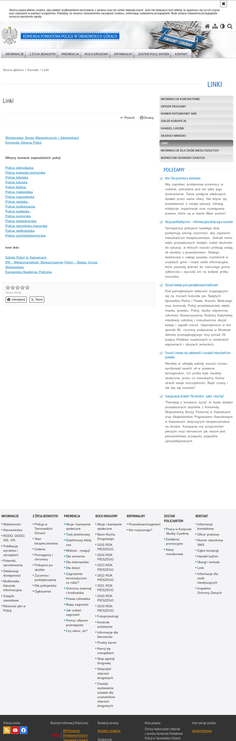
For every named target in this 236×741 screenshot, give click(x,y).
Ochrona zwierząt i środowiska (78, 591)
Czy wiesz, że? (77, 631)
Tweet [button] (39, 299)
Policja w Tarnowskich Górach (44, 529)
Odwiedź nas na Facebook (23, 731)
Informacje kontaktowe (180, 99)
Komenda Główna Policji (23, 142)
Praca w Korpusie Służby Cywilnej (179, 532)
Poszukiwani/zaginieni (144, 525)
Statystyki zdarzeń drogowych (105, 674)
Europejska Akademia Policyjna (28, 272)
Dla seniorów (75, 557)
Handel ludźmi (172, 128)
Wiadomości (12, 525)
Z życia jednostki (45, 516)
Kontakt (32, 70)
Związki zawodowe (11, 599)
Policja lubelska (16, 177)
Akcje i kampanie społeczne (78, 527)
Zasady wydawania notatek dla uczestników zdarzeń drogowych (106, 695)
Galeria (40, 550)
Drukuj (148, 117)
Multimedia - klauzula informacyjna (12, 586)
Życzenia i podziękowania (45, 578)
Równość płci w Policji (14, 609)
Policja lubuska (16, 182)
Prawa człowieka (78, 599)
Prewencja (72, 516)
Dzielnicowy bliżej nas (78, 543)
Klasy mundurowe (174, 552)
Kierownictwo (12, 531)
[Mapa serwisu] (215, 26)
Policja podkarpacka (20, 206)
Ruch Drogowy (106, 516)
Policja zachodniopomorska (25, 235)
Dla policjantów (45, 586)
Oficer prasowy (173, 106)
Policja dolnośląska (19, 168)
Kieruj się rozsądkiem (105, 651)
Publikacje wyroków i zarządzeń (10, 551)
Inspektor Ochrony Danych (183, 158)
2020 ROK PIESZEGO (105, 599)
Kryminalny (136, 516)
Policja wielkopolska (20, 230)
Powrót (129, 117)
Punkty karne (106, 643)
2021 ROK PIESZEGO (105, 588)
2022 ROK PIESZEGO (105, 578)
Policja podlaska (18, 211)
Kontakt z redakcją (109, 731)
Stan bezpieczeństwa (46, 542)
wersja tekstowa (202, 731)
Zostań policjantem (173, 519)
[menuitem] (15, 53)
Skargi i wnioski (173, 135)
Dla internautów (77, 563)
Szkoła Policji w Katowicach (26, 257)
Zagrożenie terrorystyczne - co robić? (77, 579)
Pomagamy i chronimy (44, 558)
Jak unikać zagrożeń (73, 613)
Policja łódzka (16, 187)
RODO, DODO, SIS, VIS (14, 539)
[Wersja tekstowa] (222, 26)
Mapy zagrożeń (77, 605)
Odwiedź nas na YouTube (15, 731)
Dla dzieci (73, 568)
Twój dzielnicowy (78, 535)
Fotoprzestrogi (107, 617)
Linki (45, 70)
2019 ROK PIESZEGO (105, 609)
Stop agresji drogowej (106, 662)
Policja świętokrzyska (20, 221)
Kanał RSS (7, 731)
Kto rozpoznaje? (140, 531)
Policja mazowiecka (19, 197)
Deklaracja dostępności (12, 574)
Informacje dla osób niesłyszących (190, 150)
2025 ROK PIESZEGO (105, 548)
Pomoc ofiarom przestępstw (77, 623)
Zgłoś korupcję (173, 121)
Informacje (10, 516)
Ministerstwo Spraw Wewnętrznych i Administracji (42, 138)
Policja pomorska (18, 216)
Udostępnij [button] (18, 299)
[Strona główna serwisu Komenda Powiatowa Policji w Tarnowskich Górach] (207, 26)
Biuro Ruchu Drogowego (106, 537)
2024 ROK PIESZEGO (105, 558)
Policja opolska (17, 201)
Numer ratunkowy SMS (179, 113)
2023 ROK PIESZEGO (105, 568)
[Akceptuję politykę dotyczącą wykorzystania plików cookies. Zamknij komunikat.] (223, 3)
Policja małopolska (19, 192)
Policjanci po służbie (44, 568)
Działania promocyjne (174, 542)
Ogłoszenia (43, 592)
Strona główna (13, 70)
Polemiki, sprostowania (13, 563)
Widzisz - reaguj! (78, 551)
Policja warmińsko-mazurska (26, 226)
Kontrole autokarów (104, 625)
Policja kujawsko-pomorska (25, 172)
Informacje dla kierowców (107, 635)
